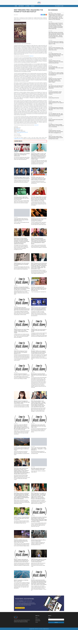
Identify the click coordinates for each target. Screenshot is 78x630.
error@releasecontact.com (18, 138)
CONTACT (33, 5)
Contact (36, 622)
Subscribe (56, 622)
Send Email (18, 128)
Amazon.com (31, 56)
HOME (16, 5)
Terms (36, 617)
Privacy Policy (37, 619)
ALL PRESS (27, 5)
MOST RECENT (21, 5)
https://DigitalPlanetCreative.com (22, 132)
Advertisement (37, 620)
